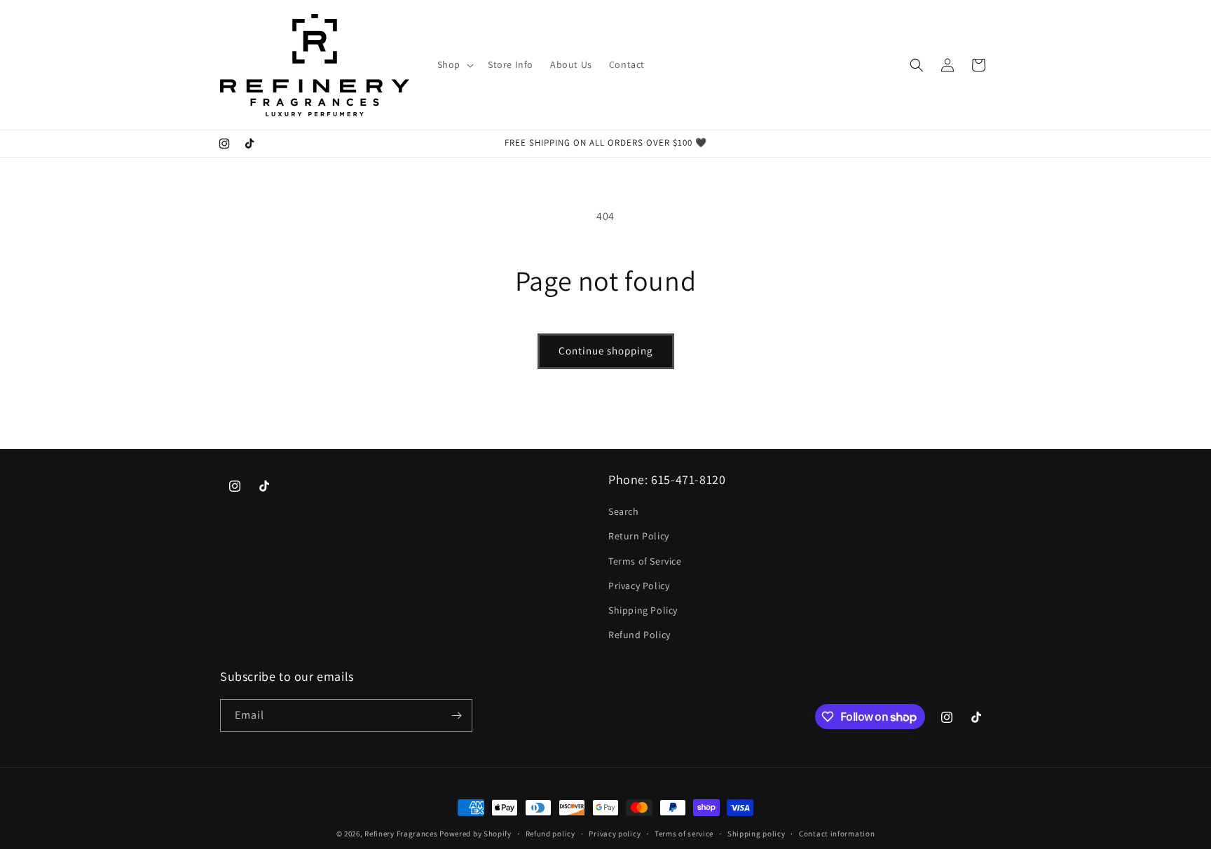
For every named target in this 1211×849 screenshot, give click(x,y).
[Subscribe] (456, 715)
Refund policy (550, 833)
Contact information (837, 833)
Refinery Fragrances (400, 833)
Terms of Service (645, 561)
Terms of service (684, 833)
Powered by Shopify (475, 833)
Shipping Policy (643, 610)
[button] (454, 64)
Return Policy (638, 536)
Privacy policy (615, 833)
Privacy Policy (638, 585)
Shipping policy (756, 833)
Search (623, 511)
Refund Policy (639, 634)
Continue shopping (606, 350)
